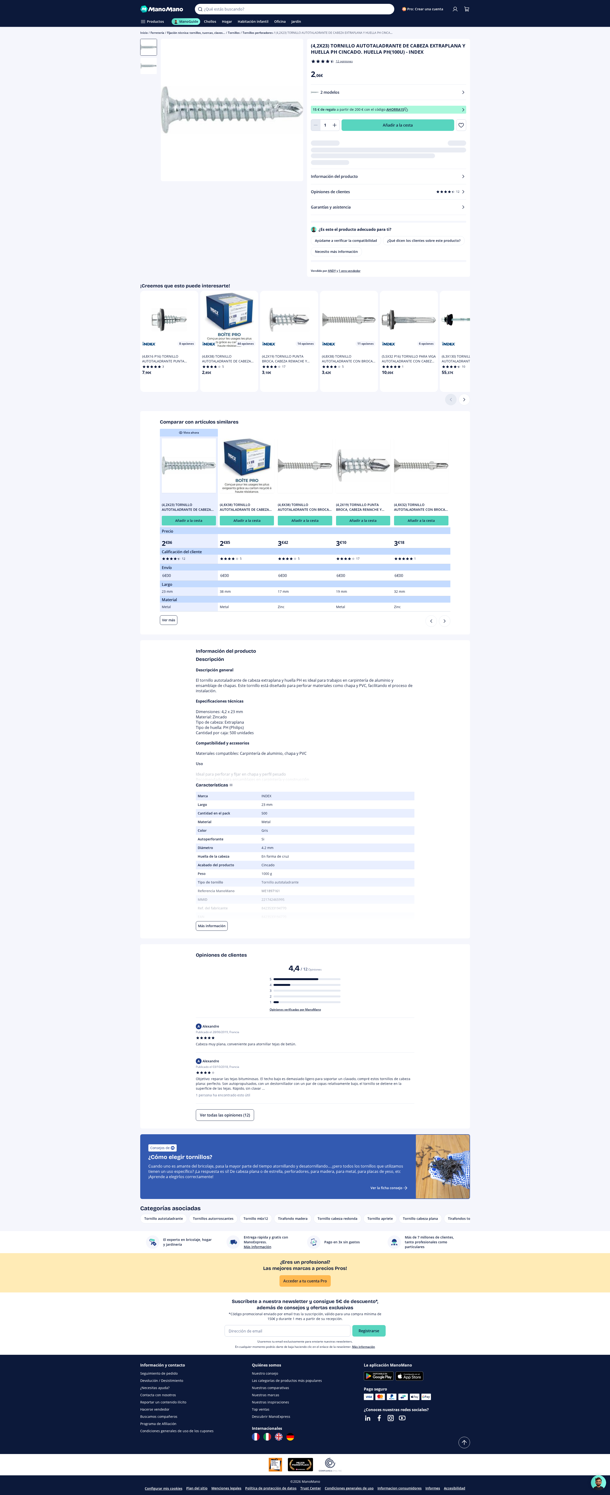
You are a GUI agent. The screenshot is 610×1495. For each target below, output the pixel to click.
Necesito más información (336, 251)
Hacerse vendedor (154, 1409)
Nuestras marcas (265, 1395)
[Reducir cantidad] (315, 125)
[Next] (444, 621)
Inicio (144, 33)
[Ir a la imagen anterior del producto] (170, 110)
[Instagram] (391, 1418)
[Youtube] (402, 1418)
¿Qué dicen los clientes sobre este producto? (423, 240)
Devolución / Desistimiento (161, 1380)
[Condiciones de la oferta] (463, 110)
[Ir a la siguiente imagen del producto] (293, 110)
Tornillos (234, 33)
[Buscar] (200, 9)
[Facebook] (379, 1418)
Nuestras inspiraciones (270, 1402)
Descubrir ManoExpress (271, 1416)
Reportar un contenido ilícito (163, 1402)
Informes (432, 1488)
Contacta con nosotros (158, 1395)
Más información (363, 1347)
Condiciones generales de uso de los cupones (177, 1431)
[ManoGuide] (598, 1482)
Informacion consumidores (400, 1488)
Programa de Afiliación (158, 1423)
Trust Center (310, 1488)
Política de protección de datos (270, 1488)
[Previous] (431, 621)
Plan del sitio (197, 1488)
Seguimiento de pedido (159, 1373)
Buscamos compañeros (158, 1416)
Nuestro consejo (265, 1373)
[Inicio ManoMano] (163, 9)
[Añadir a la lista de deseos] (461, 125)
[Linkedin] (368, 1418)
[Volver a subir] (464, 1442)
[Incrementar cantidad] (335, 125)
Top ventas (260, 1409)
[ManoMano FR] (256, 1437)
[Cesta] (466, 9)
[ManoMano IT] (267, 1437)
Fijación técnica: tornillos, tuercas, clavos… (196, 33)
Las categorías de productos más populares (287, 1380)
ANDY (332, 271)
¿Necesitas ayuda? (154, 1387)
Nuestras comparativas (270, 1387)
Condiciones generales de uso (349, 1488)
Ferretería (157, 33)
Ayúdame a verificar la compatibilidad (346, 240)
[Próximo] (464, 399)
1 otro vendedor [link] (349, 271)
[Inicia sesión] (455, 9)
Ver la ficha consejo (386, 1188)
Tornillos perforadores (258, 33)
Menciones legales (226, 1488)
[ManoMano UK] (279, 1437)
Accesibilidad (454, 1488)
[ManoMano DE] (290, 1437)
